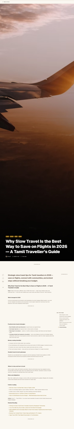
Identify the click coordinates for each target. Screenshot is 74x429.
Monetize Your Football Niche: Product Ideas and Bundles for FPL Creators (25, 413)
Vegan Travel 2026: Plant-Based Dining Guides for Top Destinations (23, 415)
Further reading (62, 325)
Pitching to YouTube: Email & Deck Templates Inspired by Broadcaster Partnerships (27, 405)
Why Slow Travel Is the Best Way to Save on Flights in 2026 (22, 387)
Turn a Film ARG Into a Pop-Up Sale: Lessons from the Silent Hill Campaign (25, 407)
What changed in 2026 (63, 314)
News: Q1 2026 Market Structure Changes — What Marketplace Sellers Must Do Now (27, 395)
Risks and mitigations (63, 324)
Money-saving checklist (64, 318)
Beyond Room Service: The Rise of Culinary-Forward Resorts (22, 393)
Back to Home (6, 1)
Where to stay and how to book (65, 322)
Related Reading (62, 327)
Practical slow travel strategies (65, 316)
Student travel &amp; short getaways (64, 320)
